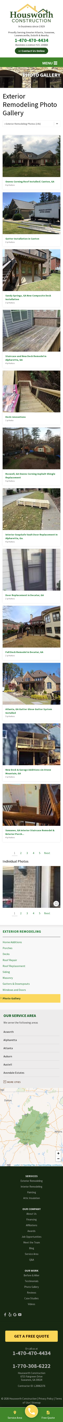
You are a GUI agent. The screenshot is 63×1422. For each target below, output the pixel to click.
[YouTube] (20, 1315)
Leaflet (17, 1165)
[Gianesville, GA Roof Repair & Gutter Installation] (31, 887)
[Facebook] (5, 1315)
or (31, 51)
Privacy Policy (45, 1398)
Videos (31, 1304)
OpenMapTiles (29, 1165)
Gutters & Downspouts (16, 983)
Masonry (8, 978)
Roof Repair (10, 960)
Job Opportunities (31, 1236)
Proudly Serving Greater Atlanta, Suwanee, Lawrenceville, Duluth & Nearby (31, 34)
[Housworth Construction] (31, 1411)
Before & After (31, 1275)
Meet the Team (31, 1242)
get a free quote (31, 1336)
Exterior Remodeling (22, 931)
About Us (31, 1213)
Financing (31, 1219)
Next (47, 853)
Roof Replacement (14, 966)
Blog (31, 1248)
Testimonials (31, 1281)
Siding (6, 972)
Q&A (31, 1259)
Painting (31, 1192)
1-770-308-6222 (32, 1366)
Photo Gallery (11, 998)
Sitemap (36, 1402)
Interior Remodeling (31, 1186)
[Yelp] (10, 1315)
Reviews (31, 1292)
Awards (31, 1231)
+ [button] (58, 1153)
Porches (7, 948)
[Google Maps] (15, 1315)
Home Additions (12, 942)
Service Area (31, 1254)
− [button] (58, 1159)
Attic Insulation (31, 1198)
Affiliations (31, 1225)
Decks (6, 954)
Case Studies (31, 1298)
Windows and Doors (14, 990)
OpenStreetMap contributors (50, 1165)
